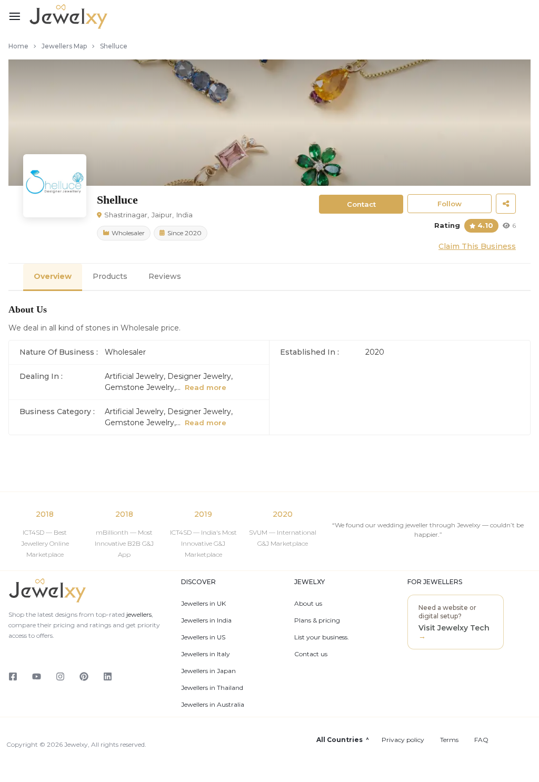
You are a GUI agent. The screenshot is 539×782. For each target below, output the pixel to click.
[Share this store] (506, 204)
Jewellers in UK (203, 603)
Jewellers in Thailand (212, 687)
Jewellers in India (206, 620)
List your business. (321, 637)
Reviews (164, 276)
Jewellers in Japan (208, 671)
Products (110, 276)
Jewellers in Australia (212, 704)
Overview (53, 276)
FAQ (481, 740)
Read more (205, 387)
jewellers (138, 614)
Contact (361, 204)
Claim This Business (477, 246)
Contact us (310, 654)
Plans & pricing (317, 620)
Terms (449, 740)
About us (308, 603)
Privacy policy (403, 740)
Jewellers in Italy (205, 654)
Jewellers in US (203, 637)
